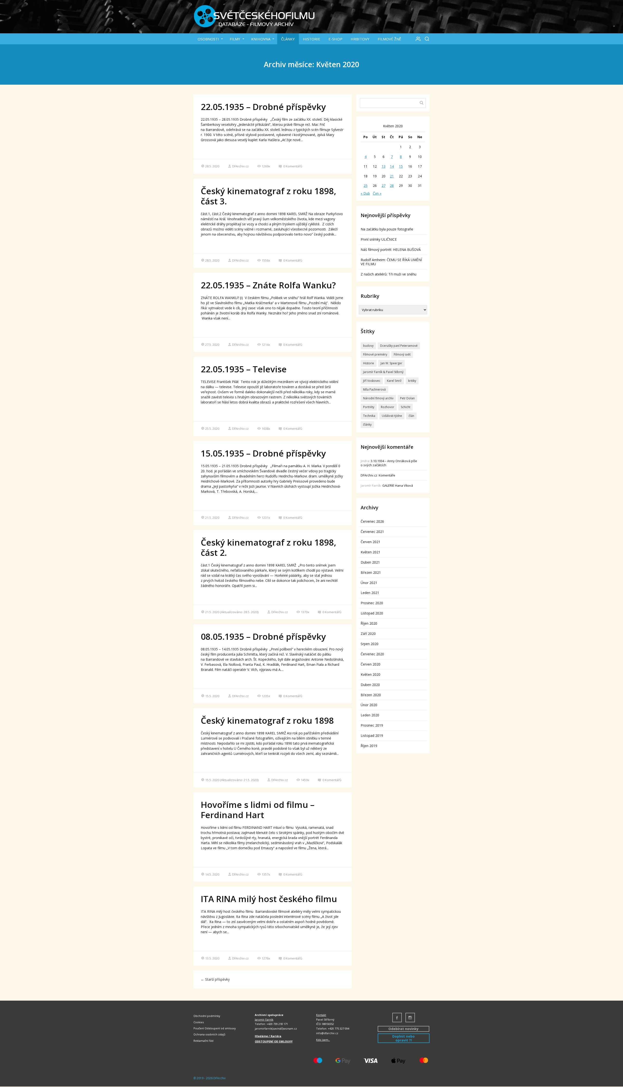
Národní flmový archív (378, 398)
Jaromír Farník (264, 1019)
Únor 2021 (369, 582)
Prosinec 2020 (372, 603)
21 (392, 176)
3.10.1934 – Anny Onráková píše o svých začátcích (389, 463)
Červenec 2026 (372, 521)
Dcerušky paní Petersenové (399, 346)
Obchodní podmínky (206, 1016)
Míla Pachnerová (374, 389)
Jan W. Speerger (391, 363)
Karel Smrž (394, 381)
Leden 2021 (370, 592)
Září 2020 (368, 633)
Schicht (405, 407)
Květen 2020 (370, 674)
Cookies (198, 1022)
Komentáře (387, 475)
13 (383, 166)
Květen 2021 (370, 552)
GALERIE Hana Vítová (397, 485)
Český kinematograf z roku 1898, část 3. (268, 196)
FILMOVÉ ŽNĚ (389, 39)
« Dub (365, 193)
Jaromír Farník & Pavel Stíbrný (383, 372)
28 (392, 185)
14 (392, 166)
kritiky (412, 381)
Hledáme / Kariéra (268, 1036)
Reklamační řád (203, 1040)
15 (401, 166)
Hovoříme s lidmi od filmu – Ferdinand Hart (257, 810)
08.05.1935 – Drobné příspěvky (263, 636)
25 (365, 185)
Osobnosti (208, 39)
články (367, 424)
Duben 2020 (370, 684)
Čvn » (377, 193)
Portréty (368, 407)
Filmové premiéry (375, 354)
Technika (369, 416)
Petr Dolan (407, 398)
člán (411, 416)
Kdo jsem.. (323, 1039)
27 (383, 185)
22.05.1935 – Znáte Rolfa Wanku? (268, 285)
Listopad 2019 (372, 735)
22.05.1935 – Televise (244, 369)
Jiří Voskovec (371, 381)
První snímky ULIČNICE (379, 239)
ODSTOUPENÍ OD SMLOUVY (274, 1041)
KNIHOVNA (260, 39)
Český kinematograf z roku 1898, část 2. (268, 547)
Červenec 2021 (372, 531)
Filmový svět (402, 354)
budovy (368, 346)
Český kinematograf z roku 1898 (267, 720)
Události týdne (392, 416)
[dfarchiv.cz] (254, 17)
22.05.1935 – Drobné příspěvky (263, 106)
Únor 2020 (369, 705)
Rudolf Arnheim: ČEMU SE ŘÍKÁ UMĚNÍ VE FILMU (391, 261)
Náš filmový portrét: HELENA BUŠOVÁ (391, 249)
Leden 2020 (370, 715)
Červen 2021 (370, 541)
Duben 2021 (370, 562)
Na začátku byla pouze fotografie (387, 229)
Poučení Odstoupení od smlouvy (214, 1028)
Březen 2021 (371, 572)
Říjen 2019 (369, 745)
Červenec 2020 (372, 654)
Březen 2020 (371, 695)
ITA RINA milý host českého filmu (269, 898)
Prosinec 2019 (372, 725)
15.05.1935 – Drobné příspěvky (263, 453)
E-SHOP (335, 39)
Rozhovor (387, 407)
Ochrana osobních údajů (209, 1034)
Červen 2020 (370, 664)
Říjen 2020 (369, 623)
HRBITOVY (360, 39)
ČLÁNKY (288, 39)
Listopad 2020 (372, 613)
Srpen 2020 (369, 643)
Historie (311, 39)
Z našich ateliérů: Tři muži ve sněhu (388, 274)
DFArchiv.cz (240, 166)
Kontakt (321, 1015)
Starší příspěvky (215, 979)
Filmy (235, 39)
